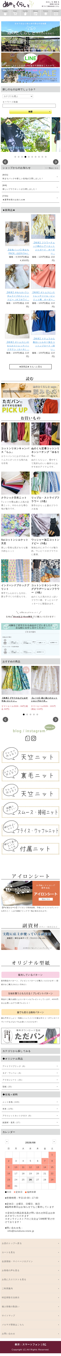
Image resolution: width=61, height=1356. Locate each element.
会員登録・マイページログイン (17, 1261)
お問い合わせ (8, 1333)
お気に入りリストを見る (14, 1279)
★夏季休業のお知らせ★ (14, 198)
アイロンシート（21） (13, 1080)
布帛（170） (8, 1109)
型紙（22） (8, 1087)
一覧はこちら (52, 168)
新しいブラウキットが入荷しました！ (20, 187)
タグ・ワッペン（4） (12, 1073)
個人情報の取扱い (11, 1306)
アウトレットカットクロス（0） (17, 1116)
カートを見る (8, 1252)
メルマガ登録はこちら (13, 1324)
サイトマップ (8, 1315)
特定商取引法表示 (11, 1297)
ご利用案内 (7, 1288)
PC (44, 1344)
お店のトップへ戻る (12, 1243)
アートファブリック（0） (14, 1066)
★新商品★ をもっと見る (30, 367)
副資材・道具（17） (12, 1122)
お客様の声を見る (11, 1270)
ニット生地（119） (12, 1102)
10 (46, 157)
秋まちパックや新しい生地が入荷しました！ (23, 177)
